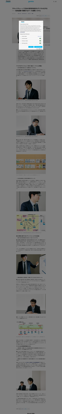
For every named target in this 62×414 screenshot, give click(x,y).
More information (22, 32)
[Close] (42, 22)
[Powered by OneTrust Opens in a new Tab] (39, 49)
